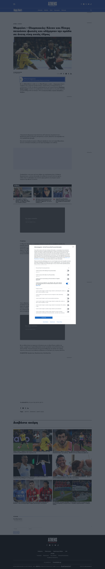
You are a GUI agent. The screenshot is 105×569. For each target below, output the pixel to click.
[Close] (73, 247)
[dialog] (52, 284)
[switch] (67, 270)
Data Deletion (45, 321)
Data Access (52, 321)
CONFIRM (44, 317)
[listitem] (52, 268)
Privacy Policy (59, 321)
